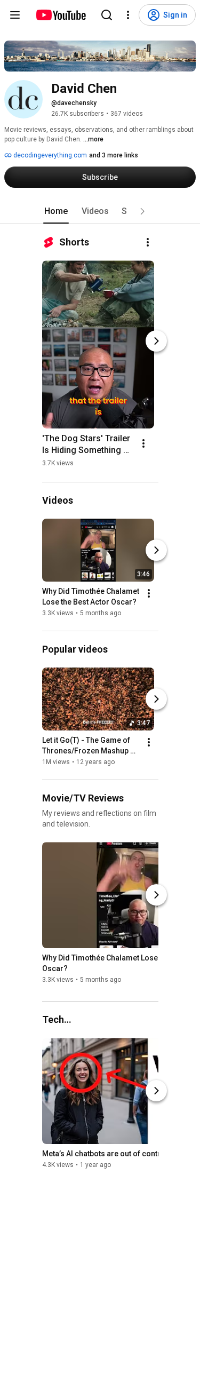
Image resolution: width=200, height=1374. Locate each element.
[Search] (106, 15)
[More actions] (147, 242)
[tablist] (100, 211)
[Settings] (128, 15)
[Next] (156, 341)
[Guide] (15, 15)
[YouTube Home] (60, 15)
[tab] (56, 211)
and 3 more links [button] (113, 155)
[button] (142, 211)
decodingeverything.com (49, 155)
